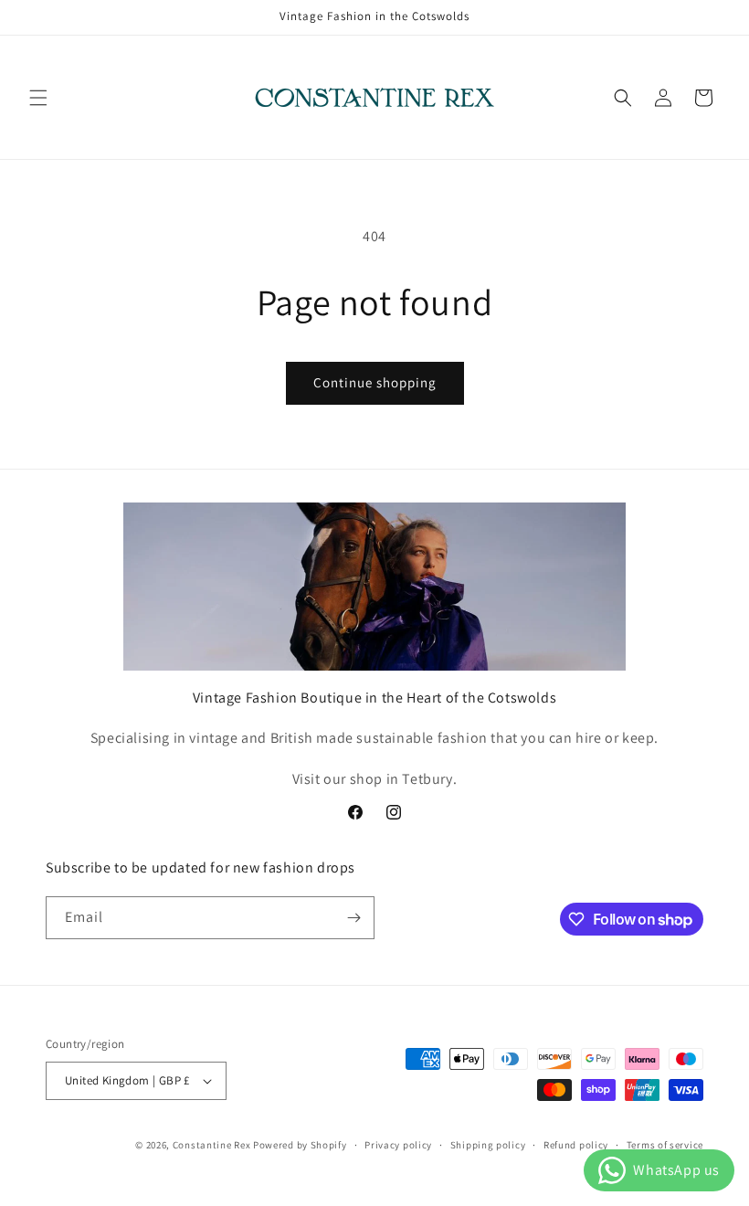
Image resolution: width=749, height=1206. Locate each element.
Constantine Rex (212, 1144)
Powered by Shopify (300, 1144)
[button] (38, 98)
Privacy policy (398, 1144)
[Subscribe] (353, 917)
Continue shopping (375, 382)
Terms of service (665, 1144)
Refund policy (575, 1144)
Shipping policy (488, 1144)
